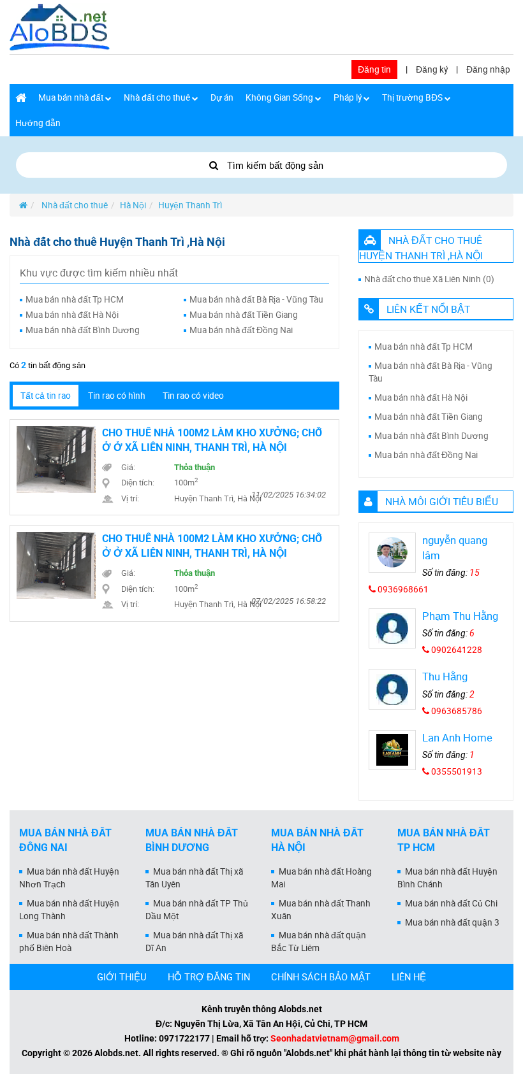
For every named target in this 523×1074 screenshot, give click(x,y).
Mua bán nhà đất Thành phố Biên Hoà (69, 941)
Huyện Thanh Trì (190, 205)
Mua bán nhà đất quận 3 (452, 922)
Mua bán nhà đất (71, 97)
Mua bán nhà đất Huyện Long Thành (69, 910)
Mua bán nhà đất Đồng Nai (241, 330)
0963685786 (455, 711)
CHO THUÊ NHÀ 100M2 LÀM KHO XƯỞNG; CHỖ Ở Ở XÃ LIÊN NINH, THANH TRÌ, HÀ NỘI (212, 440)
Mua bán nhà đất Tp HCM (75, 299)
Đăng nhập (488, 69)
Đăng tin (374, 69)
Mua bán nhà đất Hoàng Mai (321, 878)
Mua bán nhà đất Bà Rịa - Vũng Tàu (256, 299)
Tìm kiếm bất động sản (274, 165)
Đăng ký (432, 69)
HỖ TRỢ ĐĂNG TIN (209, 976)
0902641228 (455, 649)
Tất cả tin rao (45, 395)
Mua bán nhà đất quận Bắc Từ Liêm (318, 941)
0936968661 (402, 589)
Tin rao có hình (116, 395)
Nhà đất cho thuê (158, 97)
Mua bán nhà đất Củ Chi (451, 903)
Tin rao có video (193, 395)
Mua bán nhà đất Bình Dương (83, 330)
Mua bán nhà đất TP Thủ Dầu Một (196, 910)
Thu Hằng (445, 676)
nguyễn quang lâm (454, 547)
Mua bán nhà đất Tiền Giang (243, 314)
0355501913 (455, 771)
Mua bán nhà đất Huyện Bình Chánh (447, 878)
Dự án (221, 97)
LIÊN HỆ (409, 976)
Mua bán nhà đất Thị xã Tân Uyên (194, 878)
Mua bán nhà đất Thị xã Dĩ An (194, 941)
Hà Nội (133, 205)
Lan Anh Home (457, 737)
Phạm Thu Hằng (460, 615)
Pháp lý (349, 97)
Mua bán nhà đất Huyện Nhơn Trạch (69, 878)
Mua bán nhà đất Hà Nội (72, 314)
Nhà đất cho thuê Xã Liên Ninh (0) (429, 279)
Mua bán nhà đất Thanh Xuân (321, 910)
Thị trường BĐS (413, 97)
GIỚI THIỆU (122, 976)
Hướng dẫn (38, 123)
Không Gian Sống (280, 97)
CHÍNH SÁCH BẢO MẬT (321, 976)
